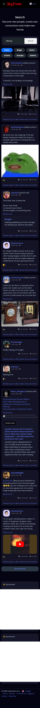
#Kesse (20, 399)
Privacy (12, 693)
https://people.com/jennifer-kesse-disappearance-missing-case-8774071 (19, 410)
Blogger (8, 219)
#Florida (6, 406)
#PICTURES (7, 401)
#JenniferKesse (9, 399)
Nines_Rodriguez (18, 391)
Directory (12, 696)
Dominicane (8, 480)
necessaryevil (17, 278)
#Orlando (26, 404)
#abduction (8, 404)
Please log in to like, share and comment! (20, 119)
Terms (5, 693)
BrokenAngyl (16, 342)
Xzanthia (15, 193)
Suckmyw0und (17, 127)
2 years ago (14, 394)
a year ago (14, 129)
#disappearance (20, 401)
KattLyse (14, 367)
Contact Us (22, 693)
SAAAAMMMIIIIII (17, 473)
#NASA (26, 399)
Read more (7, 84)
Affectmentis (16, 63)
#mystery (18, 404)
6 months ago (15, 65)
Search (30, 41)
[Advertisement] (20, 609)
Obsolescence (17, 243)
